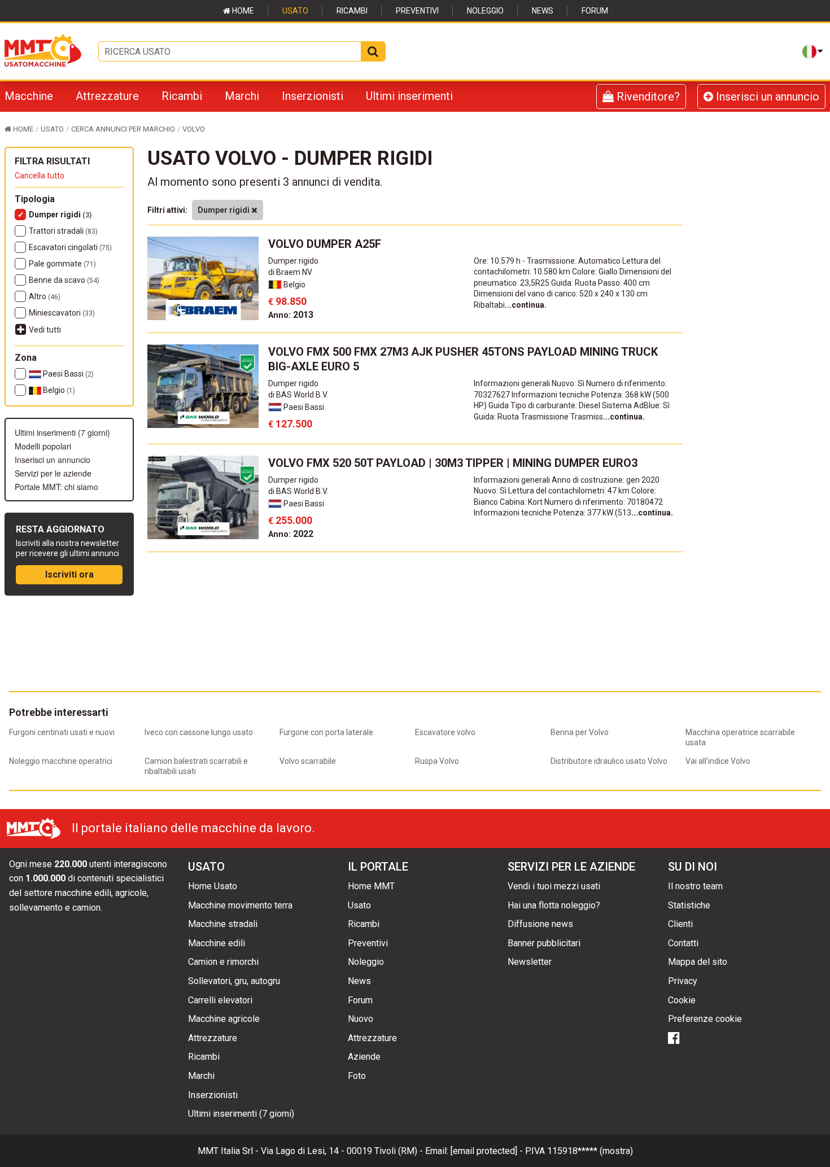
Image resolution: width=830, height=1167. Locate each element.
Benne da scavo (64, 280)
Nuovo (360, 1018)
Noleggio (485, 10)
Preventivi (417, 10)
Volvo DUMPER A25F (324, 244)
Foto (357, 1075)
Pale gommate (62, 263)
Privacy (682, 981)
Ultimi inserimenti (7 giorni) (62, 432)
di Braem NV (290, 272)
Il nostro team (695, 886)
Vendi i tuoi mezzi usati (554, 886)
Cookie (682, 1000)
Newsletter (530, 961)
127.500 (290, 424)
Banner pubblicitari (544, 943)
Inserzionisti (312, 96)
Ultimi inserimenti (409, 96)
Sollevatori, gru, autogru (234, 981)
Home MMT (371, 886)
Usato (295, 10)
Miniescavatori (62, 312)
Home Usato (212, 886)
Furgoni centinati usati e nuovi (62, 732)
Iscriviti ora (69, 574)
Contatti (683, 943)
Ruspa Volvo (437, 761)
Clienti (680, 924)
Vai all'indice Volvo (717, 761)
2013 (290, 314)
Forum (595, 10)
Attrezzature (107, 96)
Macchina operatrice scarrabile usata (740, 737)
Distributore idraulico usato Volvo (609, 761)
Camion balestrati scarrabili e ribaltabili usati (196, 766)
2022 (290, 533)
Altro (44, 296)
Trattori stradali (63, 230)
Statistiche (689, 905)
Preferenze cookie (705, 1018)
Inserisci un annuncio (766, 96)
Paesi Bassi (67, 373)
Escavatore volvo (445, 732)
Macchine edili (216, 943)
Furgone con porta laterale (326, 732)
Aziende (364, 1056)
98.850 (287, 301)
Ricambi (352, 10)
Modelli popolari (43, 446)
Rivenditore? (647, 96)
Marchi (242, 96)
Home (242, 10)
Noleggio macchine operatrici (60, 761)
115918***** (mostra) (590, 1151)
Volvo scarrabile (307, 761)
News (542, 10)
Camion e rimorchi (223, 961)
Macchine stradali (222, 924)
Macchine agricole (224, 1018)
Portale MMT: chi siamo (56, 486)
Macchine (29, 96)
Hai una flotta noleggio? (554, 905)
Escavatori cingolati (70, 247)
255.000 (290, 520)
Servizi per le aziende (53, 473)
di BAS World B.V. (298, 394)
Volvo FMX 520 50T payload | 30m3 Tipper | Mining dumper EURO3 (452, 463)
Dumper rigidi (60, 214)
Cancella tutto (39, 175)
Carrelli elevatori (220, 1000)
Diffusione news (540, 924)
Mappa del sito (697, 961)
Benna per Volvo (580, 732)
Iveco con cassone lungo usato (199, 732)
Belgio (58, 390)
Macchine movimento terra (240, 905)
